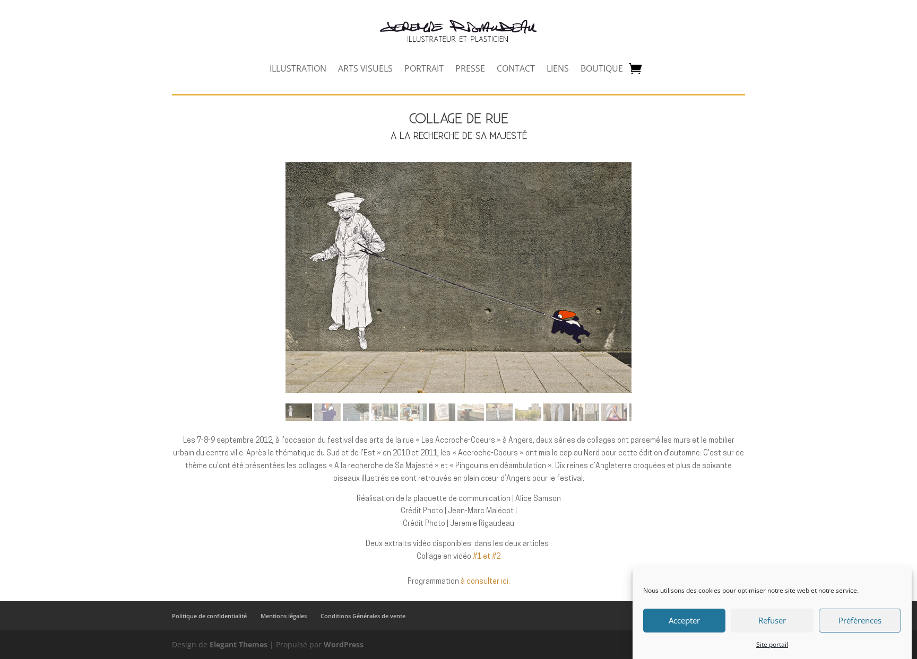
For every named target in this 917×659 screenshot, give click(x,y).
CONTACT (516, 69)
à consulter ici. (485, 582)
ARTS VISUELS (365, 69)
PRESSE (470, 69)
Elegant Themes (238, 644)
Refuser (772, 621)
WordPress (344, 644)
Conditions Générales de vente (363, 616)
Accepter (684, 621)
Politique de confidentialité (209, 616)
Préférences (859, 621)
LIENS (558, 69)
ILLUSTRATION (298, 69)
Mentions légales (284, 616)
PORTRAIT (424, 69)
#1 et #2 (486, 557)
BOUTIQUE (602, 69)
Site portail (772, 644)
